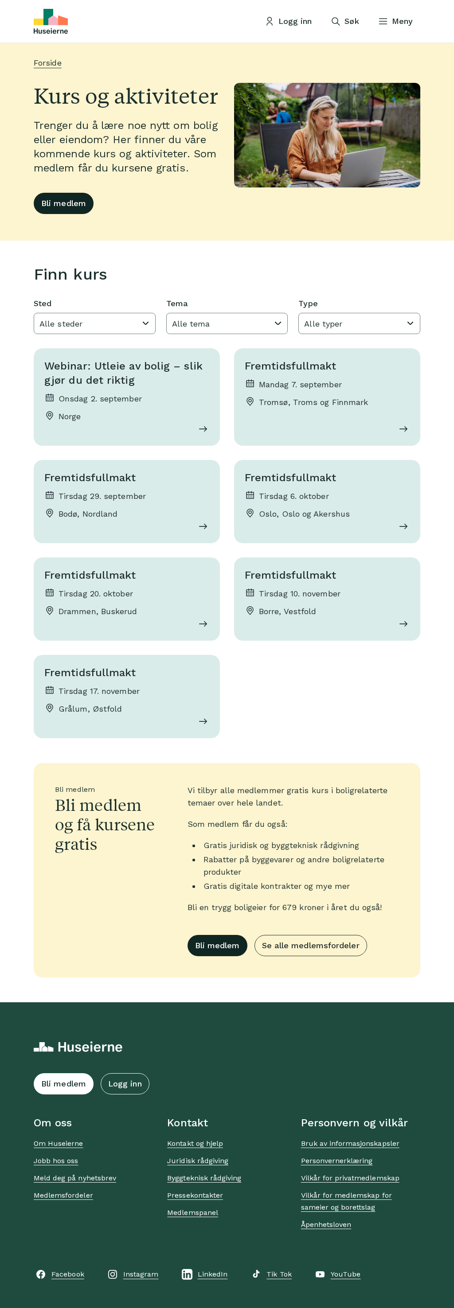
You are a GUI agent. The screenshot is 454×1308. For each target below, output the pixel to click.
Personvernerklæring (337, 1160)
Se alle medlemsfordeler (311, 945)
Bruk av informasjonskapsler (350, 1143)
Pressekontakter (195, 1195)
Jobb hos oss (56, 1160)
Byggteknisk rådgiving (204, 1178)
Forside (48, 62)
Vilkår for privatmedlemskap (350, 1178)
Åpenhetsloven (326, 1224)
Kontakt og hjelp (195, 1143)
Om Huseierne (58, 1143)
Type (307, 303)
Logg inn (125, 1083)
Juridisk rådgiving (197, 1160)
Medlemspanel (192, 1212)
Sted (42, 303)
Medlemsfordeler (63, 1195)
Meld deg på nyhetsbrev (75, 1178)
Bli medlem (63, 203)
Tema (177, 303)
